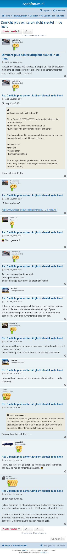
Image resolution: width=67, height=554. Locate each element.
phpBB (24, 550)
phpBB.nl (44, 552)
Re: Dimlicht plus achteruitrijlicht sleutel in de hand (32, 95)
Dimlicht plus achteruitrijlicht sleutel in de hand (31, 24)
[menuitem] (59, 10)
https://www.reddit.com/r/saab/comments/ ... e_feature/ (29, 209)
